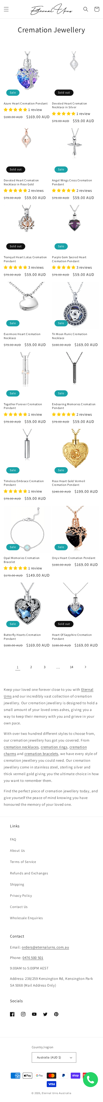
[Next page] (85, 666)
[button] (6, 9)
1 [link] (18, 667)
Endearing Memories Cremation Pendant (74, 406)
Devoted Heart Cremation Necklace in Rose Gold (21, 182)
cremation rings (54, 747)
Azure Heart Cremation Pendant (26, 103)
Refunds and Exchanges (29, 873)
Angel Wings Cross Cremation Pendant (72, 182)
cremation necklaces (21, 747)
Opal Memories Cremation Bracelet (22, 560)
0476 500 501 (32, 957)
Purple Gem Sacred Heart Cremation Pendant (69, 259)
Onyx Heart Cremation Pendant (74, 558)
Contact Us (19, 906)
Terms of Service (23, 861)
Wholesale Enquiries (26, 918)
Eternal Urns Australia (56, 1093)
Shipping (17, 884)
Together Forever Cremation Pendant (23, 406)
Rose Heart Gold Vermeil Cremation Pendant (68, 483)
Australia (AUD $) (49, 1057)
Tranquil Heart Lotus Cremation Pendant (25, 259)
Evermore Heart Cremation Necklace (22, 336)
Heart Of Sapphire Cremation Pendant (72, 637)
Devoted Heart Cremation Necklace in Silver (69, 105)
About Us (17, 850)
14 (72, 667)
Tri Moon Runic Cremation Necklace (69, 336)
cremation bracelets (41, 753)
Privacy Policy (21, 895)
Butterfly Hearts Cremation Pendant (22, 637)
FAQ (13, 839)
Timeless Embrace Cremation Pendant (24, 483)
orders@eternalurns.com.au (45, 947)
